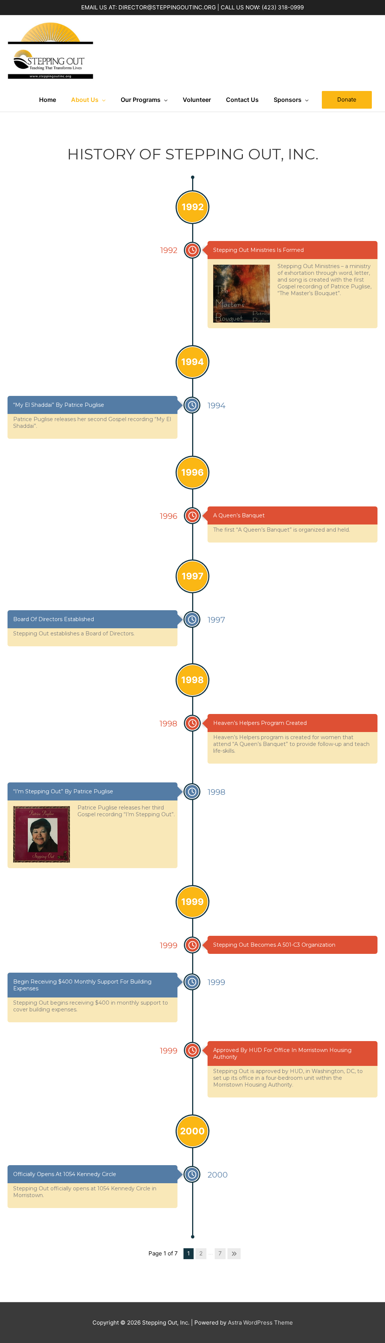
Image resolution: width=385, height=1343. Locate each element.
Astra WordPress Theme (260, 1322)
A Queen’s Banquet (239, 515)
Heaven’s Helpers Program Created (260, 723)
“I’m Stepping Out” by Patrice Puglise (63, 791)
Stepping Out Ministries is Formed (258, 250)
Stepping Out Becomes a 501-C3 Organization (274, 944)
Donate (346, 99)
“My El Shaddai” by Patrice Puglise (58, 405)
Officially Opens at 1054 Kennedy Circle (64, 1174)
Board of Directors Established (53, 619)
